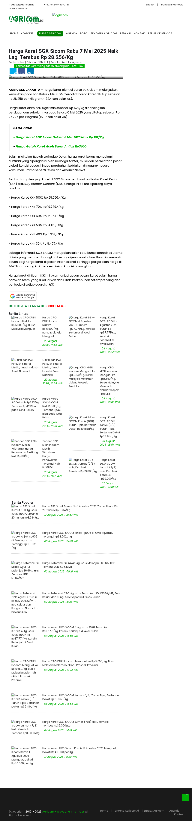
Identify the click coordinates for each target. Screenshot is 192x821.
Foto (84, 33)
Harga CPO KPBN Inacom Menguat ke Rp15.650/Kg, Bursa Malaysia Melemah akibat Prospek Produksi (109, 381)
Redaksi (125, 33)
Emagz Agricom (154, 811)
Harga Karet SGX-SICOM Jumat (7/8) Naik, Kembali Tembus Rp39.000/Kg (108, 469)
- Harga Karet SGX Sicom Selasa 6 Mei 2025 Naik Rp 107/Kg (58, 137)
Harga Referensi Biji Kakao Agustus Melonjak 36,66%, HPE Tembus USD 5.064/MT (78, 565)
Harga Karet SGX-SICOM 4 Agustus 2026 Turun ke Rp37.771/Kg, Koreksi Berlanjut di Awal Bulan (109, 331)
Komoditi (27, 33)
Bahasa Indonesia (172, 4)
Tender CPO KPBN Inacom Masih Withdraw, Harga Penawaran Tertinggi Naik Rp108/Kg (51, 454)
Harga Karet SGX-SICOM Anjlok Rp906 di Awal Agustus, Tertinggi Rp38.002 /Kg (77, 534)
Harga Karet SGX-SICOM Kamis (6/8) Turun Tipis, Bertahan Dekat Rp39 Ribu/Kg (110, 427)
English (150, 4)
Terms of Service (160, 33)
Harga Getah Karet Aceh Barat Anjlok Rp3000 (51, 146)
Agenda (71, 33)
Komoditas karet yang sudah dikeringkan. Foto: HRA (49, 66)
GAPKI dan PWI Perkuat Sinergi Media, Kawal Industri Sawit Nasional (52, 367)
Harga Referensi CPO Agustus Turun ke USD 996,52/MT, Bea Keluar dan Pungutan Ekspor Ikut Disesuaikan (81, 595)
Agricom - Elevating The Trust (63, 811)
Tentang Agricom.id (126, 811)
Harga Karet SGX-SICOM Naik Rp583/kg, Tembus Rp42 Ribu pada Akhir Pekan (52, 408)
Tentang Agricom (104, 33)
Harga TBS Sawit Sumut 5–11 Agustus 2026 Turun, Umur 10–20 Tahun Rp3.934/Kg (80, 508)
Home (14, 33)
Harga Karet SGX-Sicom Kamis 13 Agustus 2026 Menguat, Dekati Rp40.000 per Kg (79, 750)
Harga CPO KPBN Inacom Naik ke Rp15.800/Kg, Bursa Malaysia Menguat (52, 327)
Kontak (139, 33)
